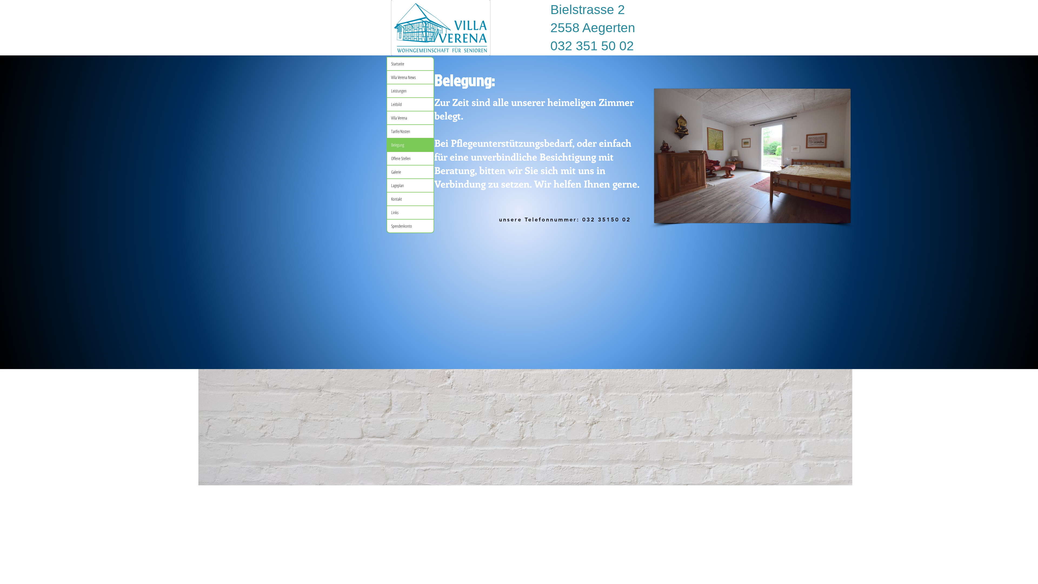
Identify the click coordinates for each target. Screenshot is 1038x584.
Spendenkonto (401, 226)
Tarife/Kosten (400, 131)
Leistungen (399, 91)
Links (394, 212)
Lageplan (397, 185)
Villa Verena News (403, 77)
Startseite (397, 64)
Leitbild (396, 104)
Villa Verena (399, 118)
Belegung (397, 145)
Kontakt (396, 199)
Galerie (396, 172)
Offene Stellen (401, 158)
